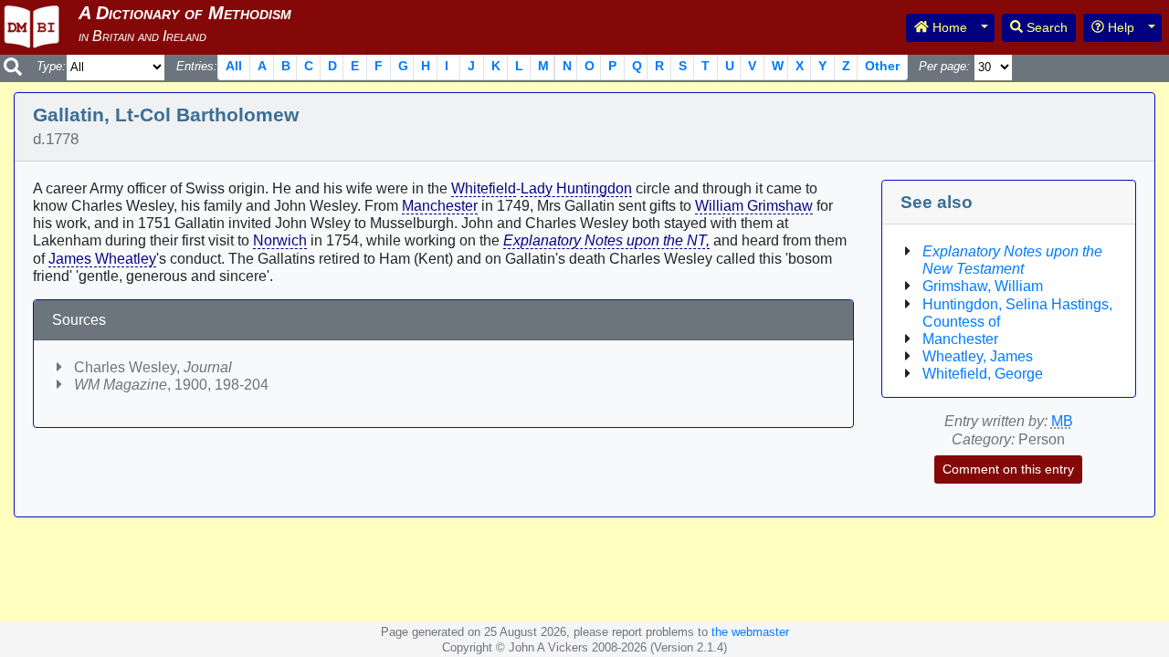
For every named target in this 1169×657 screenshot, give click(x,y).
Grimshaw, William (982, 286)
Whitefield (483, 188)
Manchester (440, 206)
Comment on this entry (1008, 469)
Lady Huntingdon (576, 188)
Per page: (944, 66)
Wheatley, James (977, 356)
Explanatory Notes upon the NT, (606, 240)
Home (948, 27)
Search (1045, 27)
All (234, 65)
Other (882, 65)
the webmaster (750, 632)
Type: (51, 66)
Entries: (196, 66)
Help (1119, 27)
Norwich (280, 240)
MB (1062, 421)
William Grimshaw (754, 206)
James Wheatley (102, 258)
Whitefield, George (982, 373)
